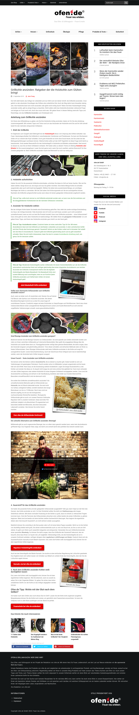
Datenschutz (18, 698)
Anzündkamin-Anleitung (67, 234)
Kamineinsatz (99, 118)
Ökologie (66, 32)
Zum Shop (14, 2)
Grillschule (50, 32)
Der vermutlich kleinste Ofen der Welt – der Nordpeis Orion (112, 62)
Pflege (81, 32)
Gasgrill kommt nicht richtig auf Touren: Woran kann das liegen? (111, 96)
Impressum (17, 701)
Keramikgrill (98, 145)
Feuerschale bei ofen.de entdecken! (27, 606)
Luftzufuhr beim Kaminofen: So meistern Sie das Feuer (111, 51)
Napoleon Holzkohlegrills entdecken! (28, 548)
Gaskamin (97, 122)
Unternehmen (63, 2)
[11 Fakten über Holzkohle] (18, 625)
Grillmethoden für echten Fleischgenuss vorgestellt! (79, 637)
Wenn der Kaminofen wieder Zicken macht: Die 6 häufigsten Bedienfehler (111, 73)
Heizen (44, 2)
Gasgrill (96, 133)
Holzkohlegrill (49, 134)
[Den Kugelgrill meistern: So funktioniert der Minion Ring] (38, 625)
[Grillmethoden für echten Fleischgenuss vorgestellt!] (78, 625)
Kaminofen (98, 115)
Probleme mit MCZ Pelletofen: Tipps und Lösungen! (112, 84)
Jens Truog (31, 96)
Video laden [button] (50, 465)
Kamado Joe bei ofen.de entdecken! (27, 564)
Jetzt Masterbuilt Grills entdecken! (34, 285)
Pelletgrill (97, 137)
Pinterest (102, 217)
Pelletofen (98, 126)
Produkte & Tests (33, 2)
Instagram (102, 221)
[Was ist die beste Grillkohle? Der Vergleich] (58, 625)
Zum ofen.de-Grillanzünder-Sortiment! (28, 415)
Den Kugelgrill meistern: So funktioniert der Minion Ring (39, 637)
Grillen (22, 2)
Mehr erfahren (49, 461)
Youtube (101, 213)
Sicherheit (53, 2)
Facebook (102, 208)
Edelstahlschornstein (102, 130)
